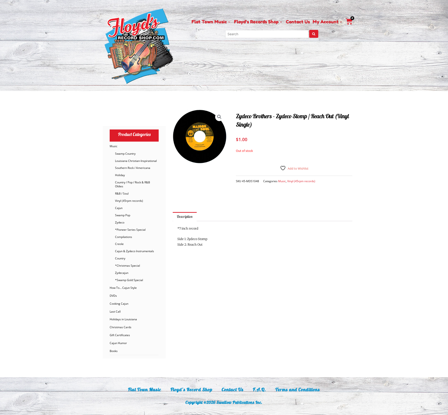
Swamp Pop (122, 215)
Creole (119, 244)
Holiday (120, 175)
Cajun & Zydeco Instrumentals (134, 251)
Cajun (118, 208)
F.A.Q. (259, 389)
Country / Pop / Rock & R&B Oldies (132, 184)
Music (113, 146)
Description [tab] (184, 216)
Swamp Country (125, 154)
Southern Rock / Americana (132, 168)
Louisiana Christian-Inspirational (136, 161)
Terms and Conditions (297, 389)
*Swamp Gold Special (129, 280)
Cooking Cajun (119, 304)
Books (114, 351)
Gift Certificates (120, 335)
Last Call (115, 312)
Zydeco (119, 222)
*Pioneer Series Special (130, 230)
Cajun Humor (118, 343)
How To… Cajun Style (123, 288)
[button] (219, 117)
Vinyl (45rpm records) (129, 201)
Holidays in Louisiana (123, 319)
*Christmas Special (127, 266)
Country (120, 258)
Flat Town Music (144, 389)
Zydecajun (121, 273)
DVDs (113, 296)
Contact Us (233, 389)
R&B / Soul (122, 193)
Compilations (123, 237)
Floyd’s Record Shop (191, 389)
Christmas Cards (120, 327)
